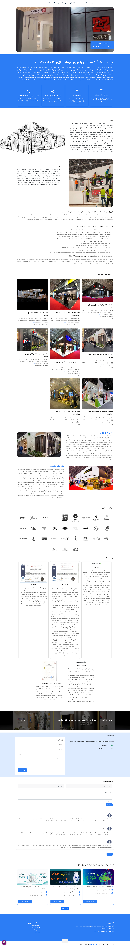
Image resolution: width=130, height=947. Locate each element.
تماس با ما (37, 3)
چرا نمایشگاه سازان (87, 3)
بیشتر (100, 314)
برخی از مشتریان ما (60, 3)
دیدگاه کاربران (47, 3)
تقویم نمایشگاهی (35, 925)
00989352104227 (105, 745)
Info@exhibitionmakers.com (100, 931)
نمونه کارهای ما (74, 3)
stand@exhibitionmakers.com (101, 749)
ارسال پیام (22, 770)
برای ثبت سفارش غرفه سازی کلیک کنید (102, 46)
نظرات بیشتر (109, 854)
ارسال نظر (109, 804)
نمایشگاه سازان (93, 945)
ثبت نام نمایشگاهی (35, 928)
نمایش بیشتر (65, 908)
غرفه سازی (22, 721)
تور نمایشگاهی (36, 930)
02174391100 (104, 929)
